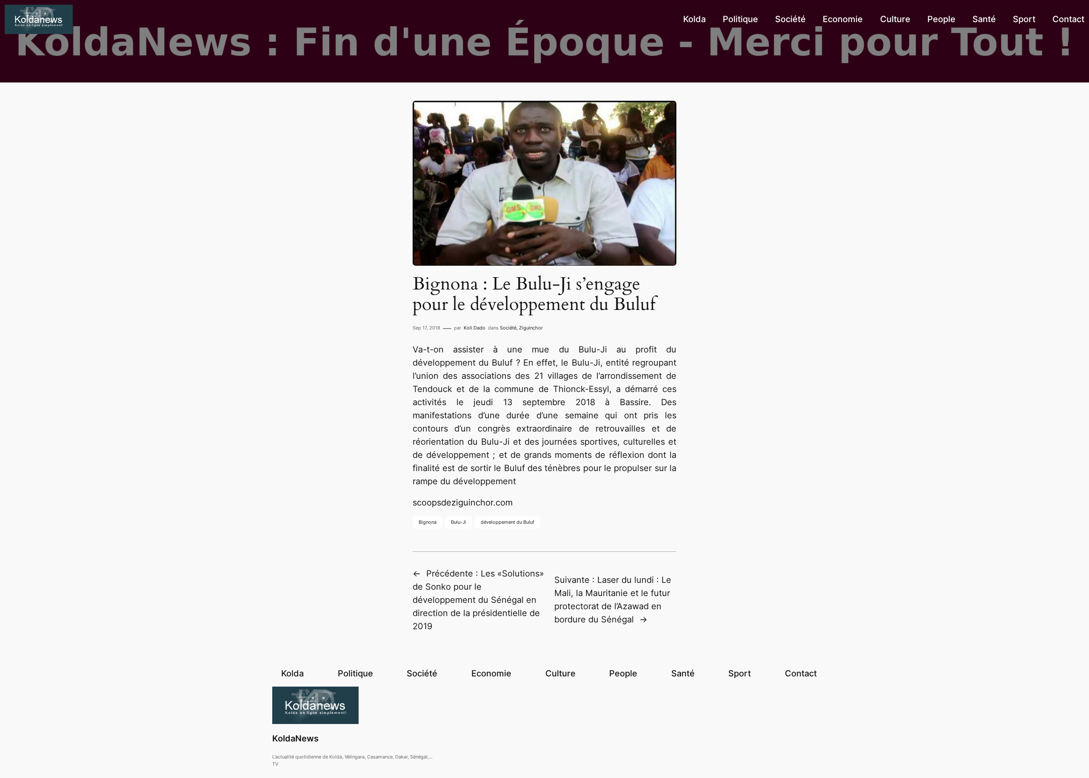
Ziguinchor (531, 328)
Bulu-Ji (458, 522)
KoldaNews (295, 738)
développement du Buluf (507, 522)
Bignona (427, 522)
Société (508, 328)
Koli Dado (474, 328)
